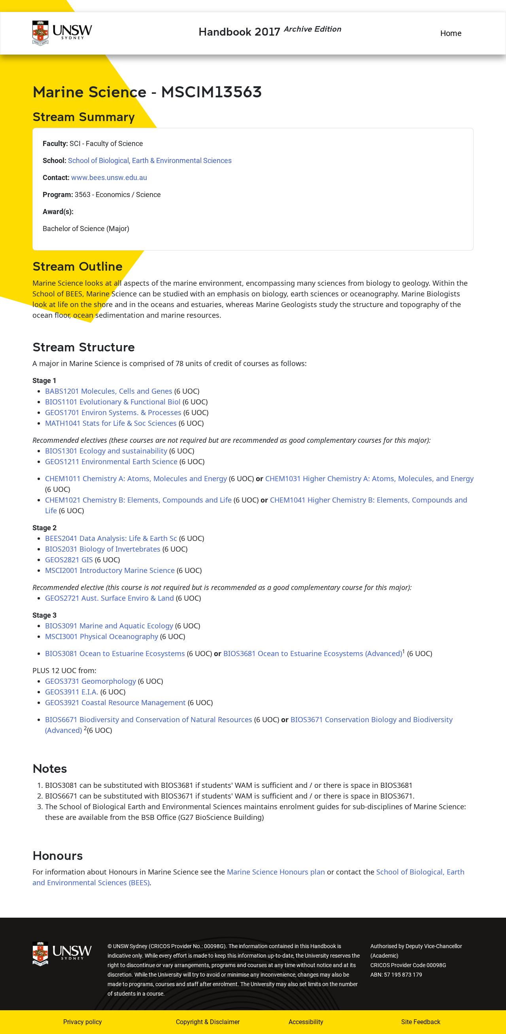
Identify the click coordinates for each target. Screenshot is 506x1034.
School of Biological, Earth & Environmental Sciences (150, 160)
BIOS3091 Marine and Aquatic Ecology (109, 625)
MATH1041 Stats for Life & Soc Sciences (111, 423)
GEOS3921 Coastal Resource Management (115, 702)
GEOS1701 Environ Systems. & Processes (113, 412)
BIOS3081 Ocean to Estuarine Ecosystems (115, 653)
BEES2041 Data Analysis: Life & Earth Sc (111, 538)
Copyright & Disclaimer (203, 1022)
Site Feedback (420, 1022)
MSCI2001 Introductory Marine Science (110, 570)
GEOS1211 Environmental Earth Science (111, 461)
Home (451, 33)
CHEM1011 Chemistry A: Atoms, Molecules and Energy (136, 478)
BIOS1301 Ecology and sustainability (106, 450)
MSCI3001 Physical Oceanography (101, 636)
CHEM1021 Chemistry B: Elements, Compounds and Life (138, 500)
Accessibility (306, 1022)
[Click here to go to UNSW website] (62, 953)
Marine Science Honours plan (276, 872)
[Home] (62, 32)
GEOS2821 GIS (69, 559)
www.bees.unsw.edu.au (109, 177)
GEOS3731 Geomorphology (90, 681)
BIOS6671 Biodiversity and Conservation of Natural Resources (148, 719)
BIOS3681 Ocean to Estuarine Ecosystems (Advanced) (312, 653)
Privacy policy (82, 1022)
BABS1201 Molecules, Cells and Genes (108, 391)
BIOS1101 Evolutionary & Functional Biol (113, 401)
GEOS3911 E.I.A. (71, 691)
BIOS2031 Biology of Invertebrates (102, 549)
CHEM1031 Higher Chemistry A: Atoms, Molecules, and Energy (369, 478)
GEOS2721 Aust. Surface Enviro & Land (109, 598)
